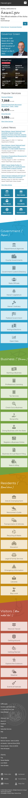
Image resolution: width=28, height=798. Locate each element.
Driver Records (5, 114)
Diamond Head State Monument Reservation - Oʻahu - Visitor (11, 105)
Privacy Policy (10, 793)
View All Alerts (4, 765)
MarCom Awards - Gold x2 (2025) (10, 740)
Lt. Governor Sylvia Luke (7, 709)
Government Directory (16, 27)
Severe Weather (5, 760)
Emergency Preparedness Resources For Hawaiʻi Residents (14, 157)
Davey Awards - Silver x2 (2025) (9, 746)
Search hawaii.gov (5, 20)
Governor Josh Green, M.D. (8, 707)
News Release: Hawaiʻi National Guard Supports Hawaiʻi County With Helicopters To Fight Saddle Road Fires (13, 147)
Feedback (3, 724)
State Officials (4, 712)
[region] (14, 44)
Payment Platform (7, 97)
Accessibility (4, 793)
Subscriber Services (6, 729)
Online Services (5, 27)
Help (2, 731)
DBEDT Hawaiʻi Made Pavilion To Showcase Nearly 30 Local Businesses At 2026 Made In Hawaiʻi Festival (13, 166)
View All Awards (5, 748)
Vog (2, 757)
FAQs (2, 726)
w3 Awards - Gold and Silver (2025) (10, 743)
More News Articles (6, 185)
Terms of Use (18, 793)
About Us (3, 721)
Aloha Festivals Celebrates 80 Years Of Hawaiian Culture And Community (13, 176)
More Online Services (7, 121)
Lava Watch (4, 763)
